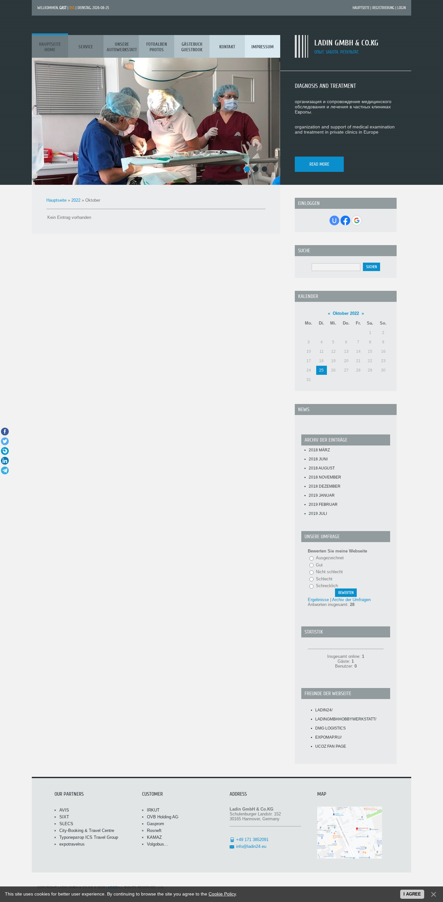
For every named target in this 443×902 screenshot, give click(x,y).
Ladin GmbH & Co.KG (346, 43)
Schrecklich (327, 585)
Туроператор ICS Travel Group (88, 837)
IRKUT (153, 810)
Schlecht (324, 578)
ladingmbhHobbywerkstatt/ (345, 719)
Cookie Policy (222, 893)
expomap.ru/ (328, 737)
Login (401, 8)
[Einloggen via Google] (357, 220)
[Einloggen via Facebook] (345, 220)
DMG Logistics (330, 728)
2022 (75, 200)
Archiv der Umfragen (351, 599)
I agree (412, 894)
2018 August (322, 468)
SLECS (66, 823)
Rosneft (154, 830)
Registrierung (383, 8)
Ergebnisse (318, 599)
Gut (319, 565)
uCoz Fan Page (330, 746)
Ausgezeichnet (330, 557)
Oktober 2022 (346, 313)
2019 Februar (323, 504)
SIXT (64, 816)
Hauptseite (361, 8)
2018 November (325, 477)
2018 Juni (318, 459)
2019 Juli (318, 513)
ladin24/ (323, 710)
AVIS (64, 810)
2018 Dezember (325, 486)
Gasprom (155, 823)
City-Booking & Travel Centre (86, 830)
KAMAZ (154, 837)
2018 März (319, 450)
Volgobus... (157, 844)
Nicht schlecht (329, 571)
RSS (72, 8)
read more (319, 164)
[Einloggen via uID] (334, 220)
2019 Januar (322, 495)
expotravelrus (72, 844)
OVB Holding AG (162, 816)
